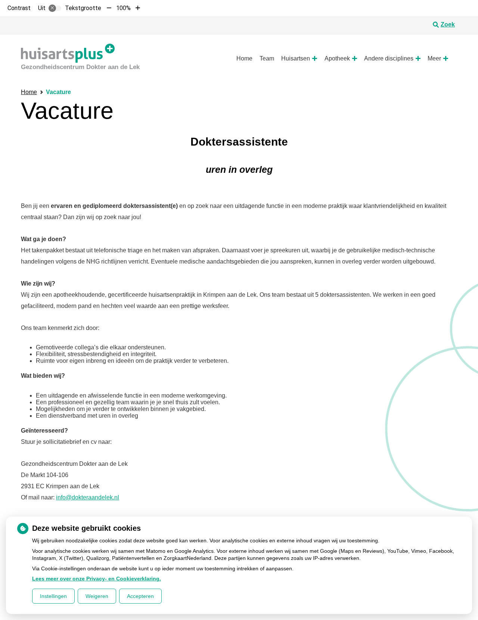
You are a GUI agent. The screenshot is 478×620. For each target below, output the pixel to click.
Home (244, 58)
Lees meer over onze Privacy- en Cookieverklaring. (96, 579)
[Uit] (55, 8)
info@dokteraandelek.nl (87, 497)
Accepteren (140, 596)
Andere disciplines (388, 58)
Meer (434, 58)
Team (267, 58)
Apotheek (337, 58)
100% (123, 8)
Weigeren (97, 596)
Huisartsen (295, 58)
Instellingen (53, 596)
